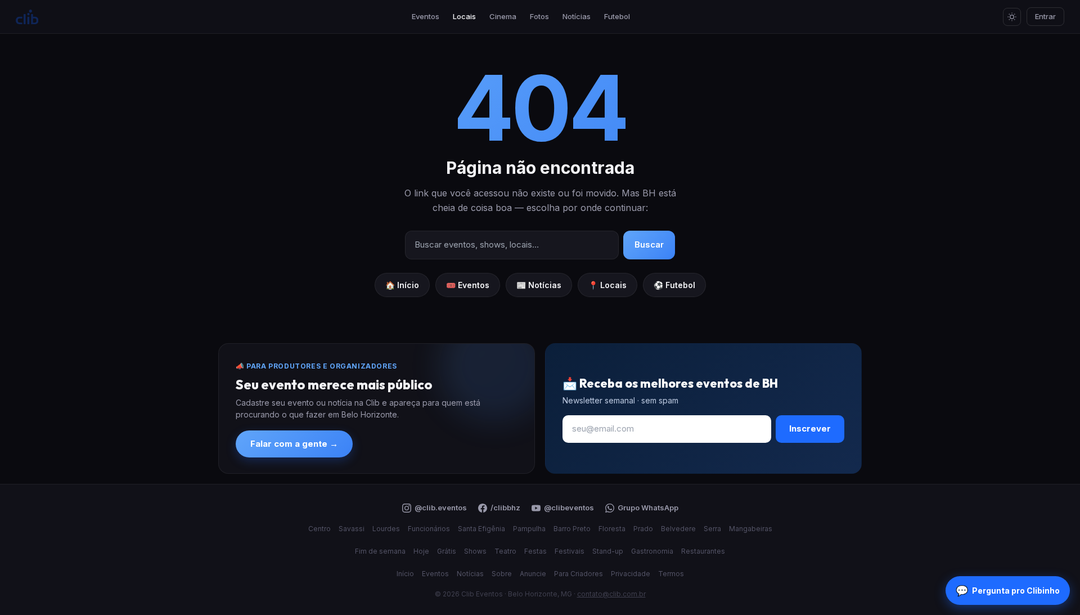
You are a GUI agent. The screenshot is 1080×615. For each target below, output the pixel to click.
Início (405, 573)
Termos (671, 573)
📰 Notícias (538, 285)
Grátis (446, 551)
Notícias (576, 16)
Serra (712, 528)
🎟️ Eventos (467, 285)
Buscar (649, 244)
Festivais (569, 551)
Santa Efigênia (481, 528)
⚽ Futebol (674, 285)
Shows (475, 551)
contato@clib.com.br (611, 594)
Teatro (505, 551)
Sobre (502, 573)
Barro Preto (572, 528)
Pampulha (529, 528)
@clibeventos (569, 507)
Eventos (425, 16)
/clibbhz (505, 507)
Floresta (612, 528)
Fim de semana (380, 551)
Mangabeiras (750, 528)
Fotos (539, 16)
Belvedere (678, 528)
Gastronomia (652, 551)
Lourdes (386, 528)
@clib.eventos (441, 507)
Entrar (1045, 16)
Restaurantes (703, 551)
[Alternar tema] (1012, 17)
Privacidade (630, 573)
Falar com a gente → (294, 443)
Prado (643, 528)
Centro (319, 528)
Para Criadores (578, 573)
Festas (535, 551)
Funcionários (429, 528)
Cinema (502, 16)
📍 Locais (607, 285)
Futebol (617, 16)
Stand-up (607, 551)
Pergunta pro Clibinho (1008, 590)
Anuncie (533, 573)
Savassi (351, 528)
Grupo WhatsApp (648, 507)
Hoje (421, 551)
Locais (464, 16)
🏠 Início (402, 285)
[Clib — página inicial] (27, 16)
